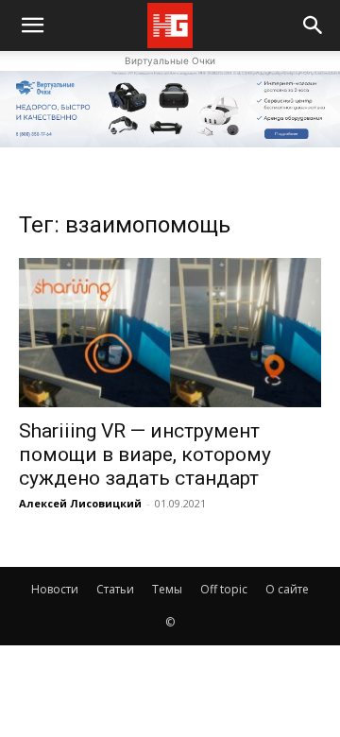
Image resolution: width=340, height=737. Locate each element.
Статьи (115, 589)
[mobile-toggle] (32, 25)
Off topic (223, 589)
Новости (54, 589)
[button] (313, 25)
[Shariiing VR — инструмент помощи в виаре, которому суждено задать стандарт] (170, 332)
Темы (167, 589)
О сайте (287, 589)
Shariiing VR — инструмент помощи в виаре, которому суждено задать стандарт (145, 454)
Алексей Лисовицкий (80, 503)
